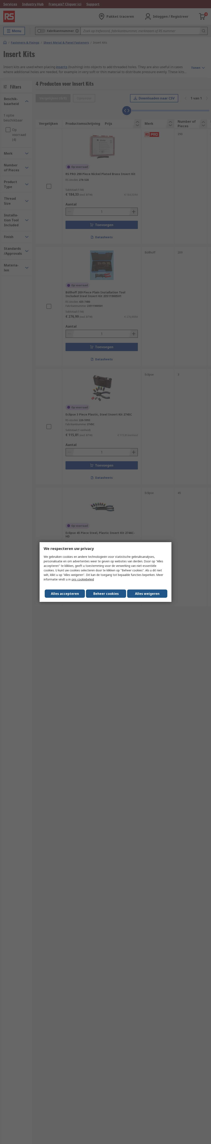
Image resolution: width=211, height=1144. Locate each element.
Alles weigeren (147, 593)
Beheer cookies (106, 593)
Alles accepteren (65, 593)
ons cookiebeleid (83, 579)
